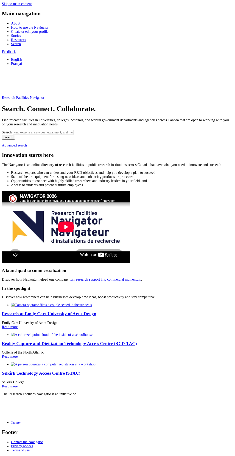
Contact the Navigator (27, 442)
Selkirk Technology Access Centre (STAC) (41, 373)
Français (17, 64)
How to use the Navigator (29, 27)
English (16, 59)
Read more (10, 327)
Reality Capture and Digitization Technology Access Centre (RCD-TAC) (69, 343)
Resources (18, 40)
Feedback (9, 52)
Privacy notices (22, 446)
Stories (16, 36)
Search (16, 44)
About (15, 23)
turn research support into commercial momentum (105, 279)
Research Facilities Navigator (23, 97)
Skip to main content (17, 4)
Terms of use (20, 450)
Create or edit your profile (29, 31)
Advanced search (14, 145)
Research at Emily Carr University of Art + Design (49, 313)
